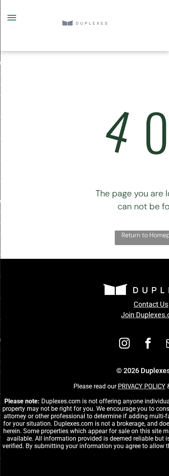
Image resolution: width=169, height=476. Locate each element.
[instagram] (124, 344)
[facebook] (148, 344)
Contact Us (151, 304)
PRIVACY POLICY (141, 386)
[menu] (12, 18)
